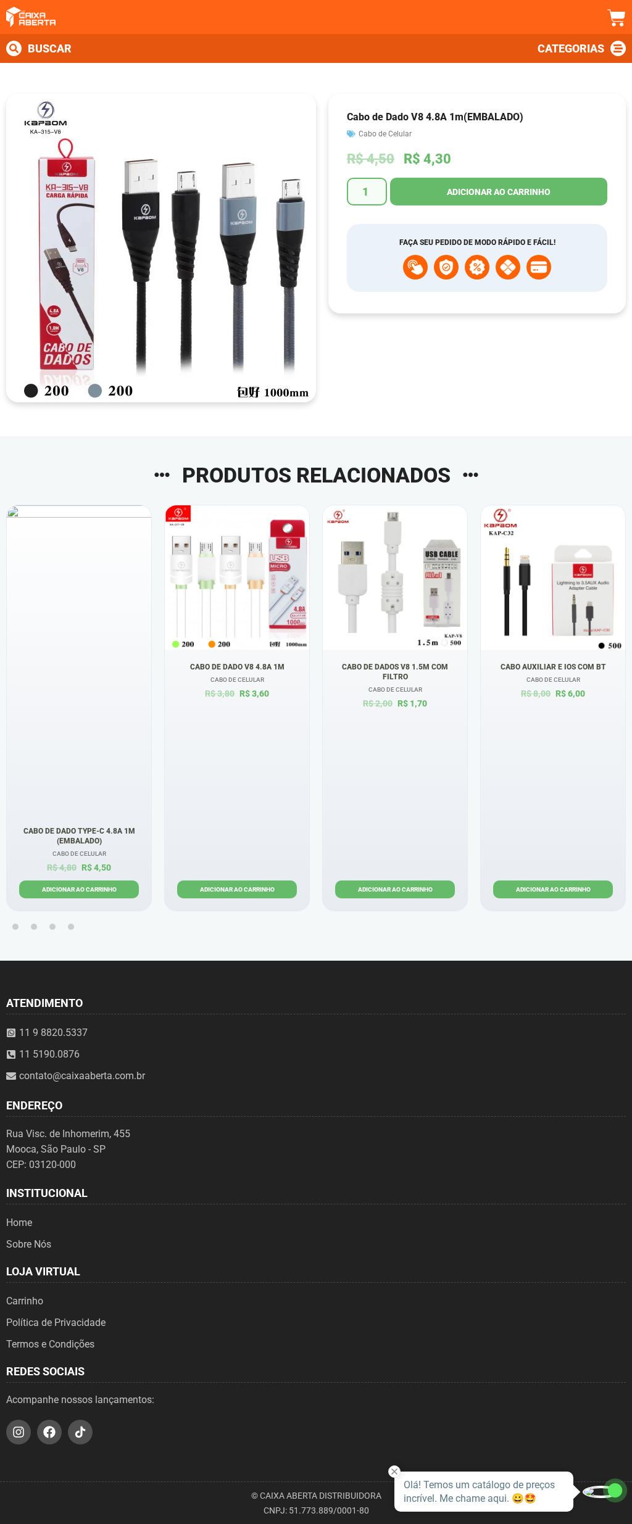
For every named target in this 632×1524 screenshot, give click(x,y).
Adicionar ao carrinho (499, 192)
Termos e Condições (50, 1344)
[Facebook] (49, 1432)
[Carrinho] (616, 18)
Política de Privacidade (56, 1322)
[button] (15, 927)
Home (19, 1222)
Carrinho (24, 1301)
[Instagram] (18, 1432)
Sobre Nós (28, 1244)
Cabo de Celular (385, 134)
